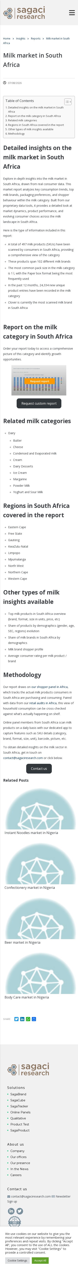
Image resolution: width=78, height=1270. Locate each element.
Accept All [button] (40, 1260)
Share (6, 1019)
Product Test (19, 1124)
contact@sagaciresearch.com (23, 758)
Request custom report (39, 403)
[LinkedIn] (11, 1211)
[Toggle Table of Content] (66, 101)
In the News (19, 1169)
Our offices (18, 1157)
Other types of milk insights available (30, 129)
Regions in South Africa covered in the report (36, 125)
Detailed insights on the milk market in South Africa (36, 109)
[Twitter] (20, 1211)
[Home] (24, 12)
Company (17, 1151)
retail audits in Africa (43, 703)
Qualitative (18, 1118)
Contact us (39, 768)
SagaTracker (19, 1106)
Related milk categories (22, 120)
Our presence (20, 1163)
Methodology (16, 133)
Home (6, 38)
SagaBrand (18, 1094)
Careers (15, 1175)
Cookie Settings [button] (17, 1260)
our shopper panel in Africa (49, 687)
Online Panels (20, 1112)
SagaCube (17, 1100)
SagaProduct (20, 1130)
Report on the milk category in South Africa (34, 116)
